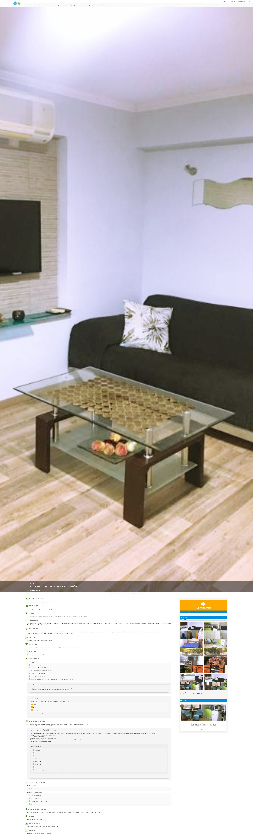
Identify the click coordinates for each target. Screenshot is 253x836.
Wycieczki (79, 5)
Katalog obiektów (102, 5)
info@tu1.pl (241, 1)
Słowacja (46, 5)
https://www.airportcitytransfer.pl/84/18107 (190, 693)
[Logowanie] (250, 1)
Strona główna (110, 593)
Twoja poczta (34, 5)
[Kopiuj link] (201, 693)
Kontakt (28, 5)
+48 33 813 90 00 (229, 1)
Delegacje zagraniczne (61, 5)
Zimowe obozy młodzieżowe (89, 5)
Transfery (70, 5)
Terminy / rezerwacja (203, 607)
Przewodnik (51, 5)
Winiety (40, 5)
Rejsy (74, 5)
